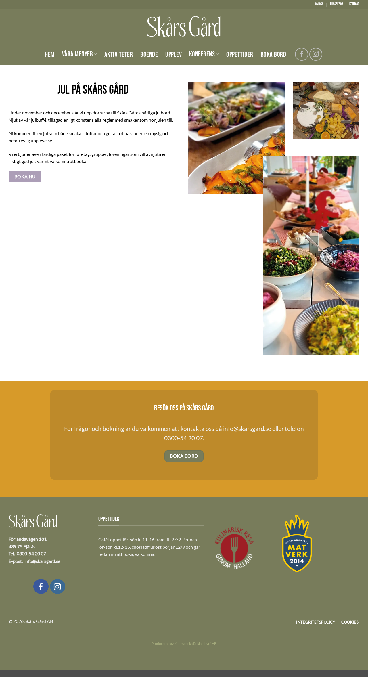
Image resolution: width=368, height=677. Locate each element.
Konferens (202, 54)
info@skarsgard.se (246, 428)
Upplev (173, 54)
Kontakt (354, 4)
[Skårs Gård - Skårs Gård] (184, 27)
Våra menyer (77, 54)
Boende (149, 54)
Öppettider (239, 54)
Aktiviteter (118, 54)
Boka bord (273, 54)
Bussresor (336, 4)
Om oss (319, 4)
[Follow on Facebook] (301, 54)
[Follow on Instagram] (315, 54)
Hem (49, 54)
